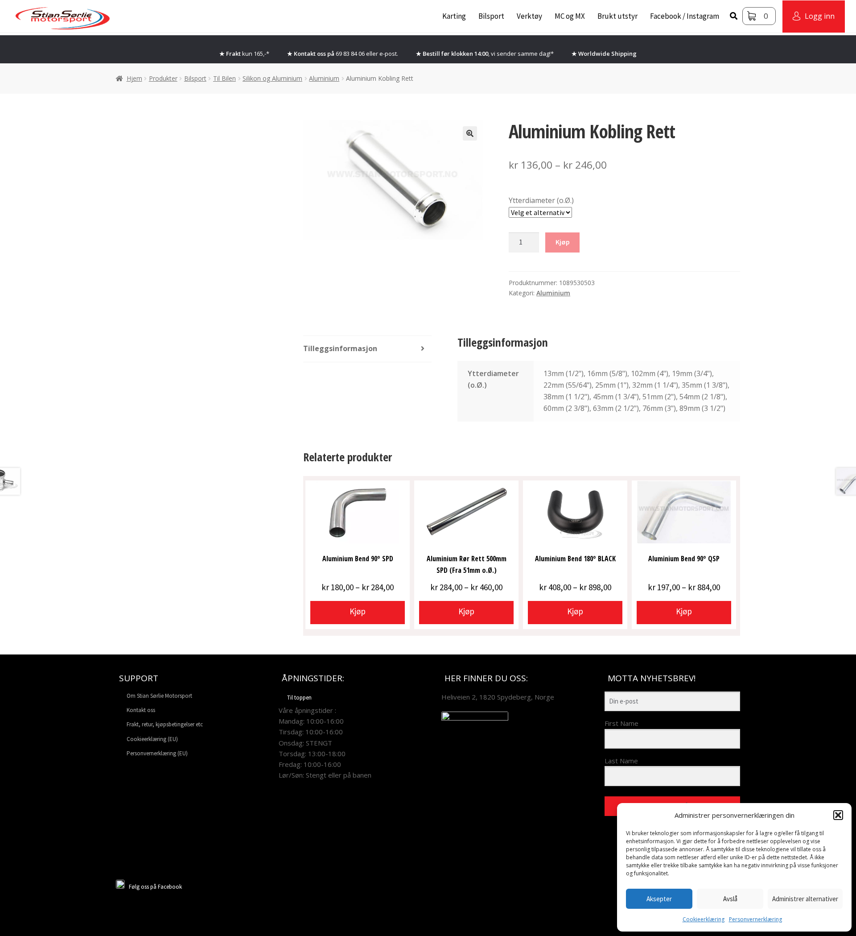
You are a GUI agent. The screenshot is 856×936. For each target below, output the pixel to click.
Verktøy (529, 16)
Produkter (163, 78)
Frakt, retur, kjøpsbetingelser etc (165, 724)
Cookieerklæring (703, 919)
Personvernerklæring (755, 919)
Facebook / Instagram (684, 16)
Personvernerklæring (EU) (157, 753)
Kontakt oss (141, 710)
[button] (838, 815)
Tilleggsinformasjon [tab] (340, 348)
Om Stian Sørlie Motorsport (159, 696)
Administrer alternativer (805, 899)
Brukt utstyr (617, 16)
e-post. (388, 54)
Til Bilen (224, 78)
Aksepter (659, 899)
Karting (454, 16)
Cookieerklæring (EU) (152, 739)
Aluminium (324, 78)
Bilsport (491, 16)
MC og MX (570, 16)
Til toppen (299, 697)
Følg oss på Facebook (155, 886)
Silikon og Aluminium (272, 78)
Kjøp (563, 241)
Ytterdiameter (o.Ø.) (541, 200)
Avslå (730, 899)
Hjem (134, 78)
